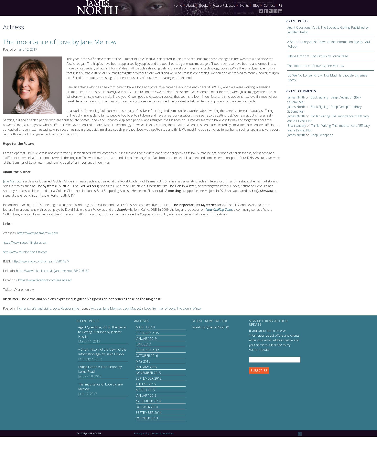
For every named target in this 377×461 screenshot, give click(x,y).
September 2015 (148, 378)
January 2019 (146, 338)
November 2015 (148, 373)
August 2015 (146, 384)
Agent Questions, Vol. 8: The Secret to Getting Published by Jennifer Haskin (102, 332)
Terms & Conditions (163, 433)
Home (177, 5)
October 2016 (147, 355)
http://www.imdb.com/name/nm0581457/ (40, 261)
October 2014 (147, 407)
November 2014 (148, 401)
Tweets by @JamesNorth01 (210, 327)
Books (203, 5)
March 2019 (145, 327)
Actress (96, 308)
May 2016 (143, 361)
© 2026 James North (89, 433)
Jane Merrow (12, 181)
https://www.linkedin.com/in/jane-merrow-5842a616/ (52, 271)
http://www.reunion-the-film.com (25, 252)
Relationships (70, 308)
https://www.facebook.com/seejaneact (45, 280)
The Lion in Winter (189, 308)
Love (55, 308)
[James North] (97, 7)
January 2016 (146, 367)
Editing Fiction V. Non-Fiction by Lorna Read (317, 56)
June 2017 (143, 344)
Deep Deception (321, 135)
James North (296, 97)
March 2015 (145, 390)
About (190, 5)
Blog (256, 5)
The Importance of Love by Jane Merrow (59, 41)
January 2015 (146, 395)
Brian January (296, 125)
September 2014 (148, 412)
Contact (269, 5)
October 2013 (147, 418)
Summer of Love (163, 308)
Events (244, 5)
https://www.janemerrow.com (37, 233)
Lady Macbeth (133, 308)
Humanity (23, 308)
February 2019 (147, 333)
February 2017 (147, 350)
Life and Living (41, 308)
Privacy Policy (141, 433)
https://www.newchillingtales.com (25, 242)
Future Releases (223, 5)
